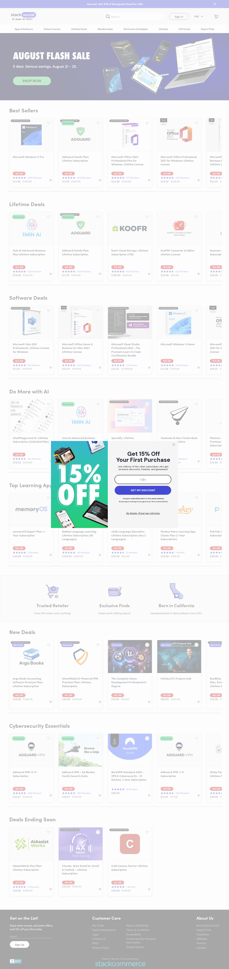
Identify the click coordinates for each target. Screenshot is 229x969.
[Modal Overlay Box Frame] (114, 484)
